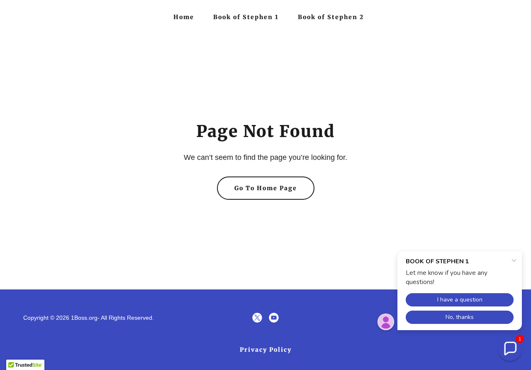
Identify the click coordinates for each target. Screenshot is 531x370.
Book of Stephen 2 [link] (331, 17)
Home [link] (183, 17)
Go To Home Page (265, 188)
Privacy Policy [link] (266, 349)
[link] (257, 317)
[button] (510, 349)
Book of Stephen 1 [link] (246, 17)
